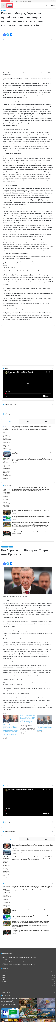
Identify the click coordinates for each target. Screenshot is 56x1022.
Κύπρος (3, 988)
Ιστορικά (3, 983)
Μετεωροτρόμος (5, 990)
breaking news (5, 971)
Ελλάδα (3, 979)
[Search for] (49, 6)
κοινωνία (4, 985)
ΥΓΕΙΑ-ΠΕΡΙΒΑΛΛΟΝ (6, 992)
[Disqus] (28, 345)
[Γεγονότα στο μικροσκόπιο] (7, 5)
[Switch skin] (47, 6)
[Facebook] (4, 34)
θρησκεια (4, 981)
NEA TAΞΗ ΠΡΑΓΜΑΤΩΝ (7, 973)
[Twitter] (7, 34)
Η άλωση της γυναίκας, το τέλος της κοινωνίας (19, 1)
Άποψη (3, 975)
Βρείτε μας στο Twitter (10, 414)
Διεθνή (3, 10)
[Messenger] (11, 34)
